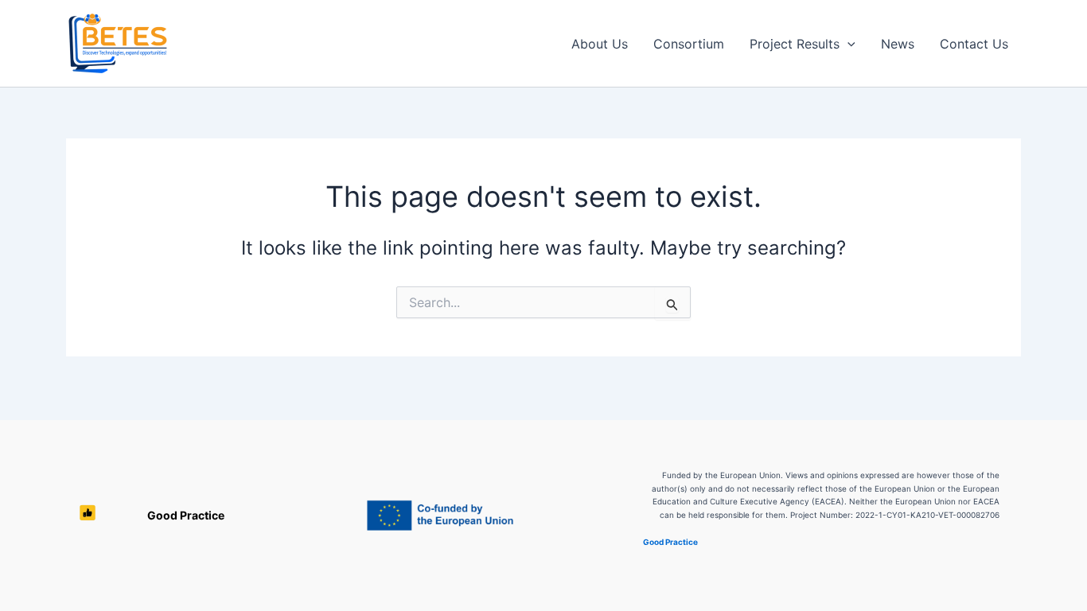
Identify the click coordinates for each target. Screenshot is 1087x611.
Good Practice (176, 515)
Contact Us (974, 44)
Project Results (795, 44)
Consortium (688, 44)
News (897, 44)
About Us (599, 44)
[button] (847, 44)
